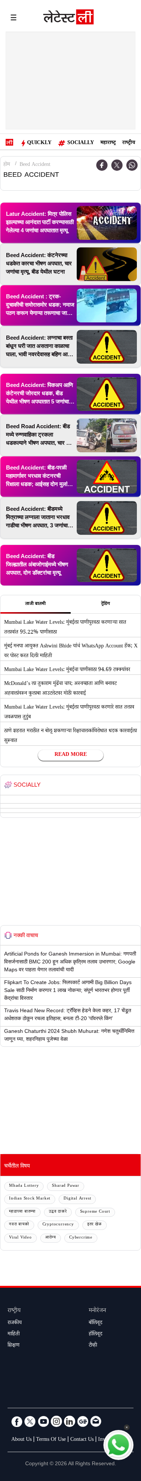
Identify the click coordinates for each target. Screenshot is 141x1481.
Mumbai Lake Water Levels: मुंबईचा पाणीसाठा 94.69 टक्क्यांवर (67, 670)
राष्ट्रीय (128, 143)
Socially (80, 143)
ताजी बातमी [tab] (35, 604)
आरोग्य (50, 1238)
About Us (21, 1440)
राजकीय (15, 1323)
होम (6, 165)
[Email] (96, 1421)
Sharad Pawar (65, 1186)
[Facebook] (17, 1421)
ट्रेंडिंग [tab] (105, 604)
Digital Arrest (77, 1199)
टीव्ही (93, 1346)
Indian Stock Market (29, 1199)
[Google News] (82, 1421)
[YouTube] (43, 1421)
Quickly (39, 143)
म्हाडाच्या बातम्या (22, 1212)
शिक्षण (14, 1346)
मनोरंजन (97, 1311)
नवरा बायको (19, 1225)
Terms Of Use (51, 1440)
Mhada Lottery (24, 1186)
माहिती (14, 1334)
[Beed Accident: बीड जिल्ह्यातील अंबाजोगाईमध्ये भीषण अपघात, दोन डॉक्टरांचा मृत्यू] (107, 565)
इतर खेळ (94, 1225)
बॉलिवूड (95, 1323)
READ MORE (71, 755)
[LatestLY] (68, 18)
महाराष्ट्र (108, 143)
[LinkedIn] (69, 1421)
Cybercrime (80, 1238)
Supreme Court (95, 1212)
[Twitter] (117, 165)
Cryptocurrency (58, 1225)
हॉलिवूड (95, 1334)
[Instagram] (56, 1421)
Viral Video (20, 1238)
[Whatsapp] (132, 165)
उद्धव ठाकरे (58, 1212)
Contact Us (82, 1440)
